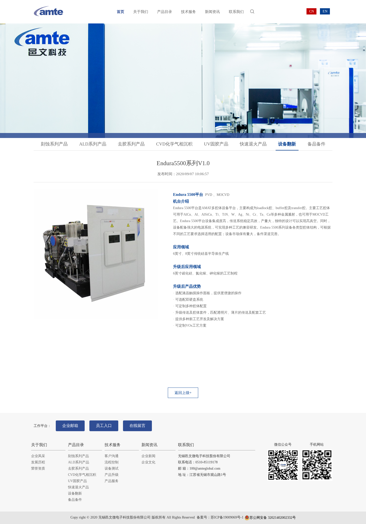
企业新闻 (148, 456)
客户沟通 (112, 456)
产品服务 (112, 481)
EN (325, 11)
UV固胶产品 (216, 143)
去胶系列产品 (131, 143)
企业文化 (148, 462)
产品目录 (164, 12)
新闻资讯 (212, 12)
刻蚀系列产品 (54, 143)
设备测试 (112, 468)
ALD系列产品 (92, 143)
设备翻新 (287, 143)
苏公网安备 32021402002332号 (272, 518)
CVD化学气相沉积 (174, 143)
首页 (120, 12)
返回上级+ (183, 393)
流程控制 (112, 462)
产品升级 (112, 475)
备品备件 (316, 143)
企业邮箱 (70, 425)
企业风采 (38, 456)
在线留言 (137, 425)
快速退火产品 (253, 143)
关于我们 (140, 12)
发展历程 (38, 462)
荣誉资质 (38, 468)
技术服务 (188, 12)
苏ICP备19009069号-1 (227, 518)
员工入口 (104, 425)
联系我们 (236, 12)
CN (311, 11)
